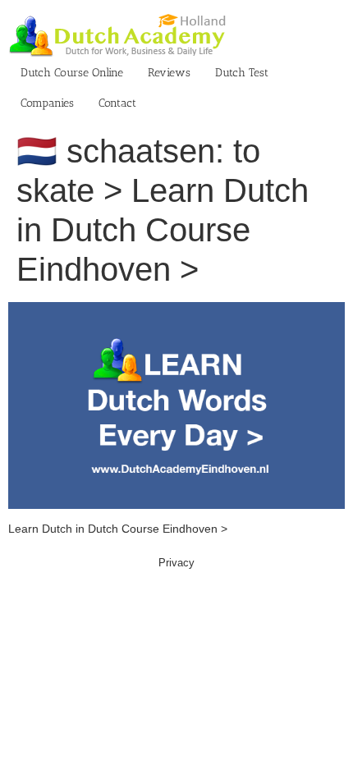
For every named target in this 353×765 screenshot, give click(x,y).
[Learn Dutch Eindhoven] (176, 310)
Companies (47, 103)
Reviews (169, 73)
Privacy (176, 563)
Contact (117, 103)
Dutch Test (241, 73)
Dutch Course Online (72, 73)
